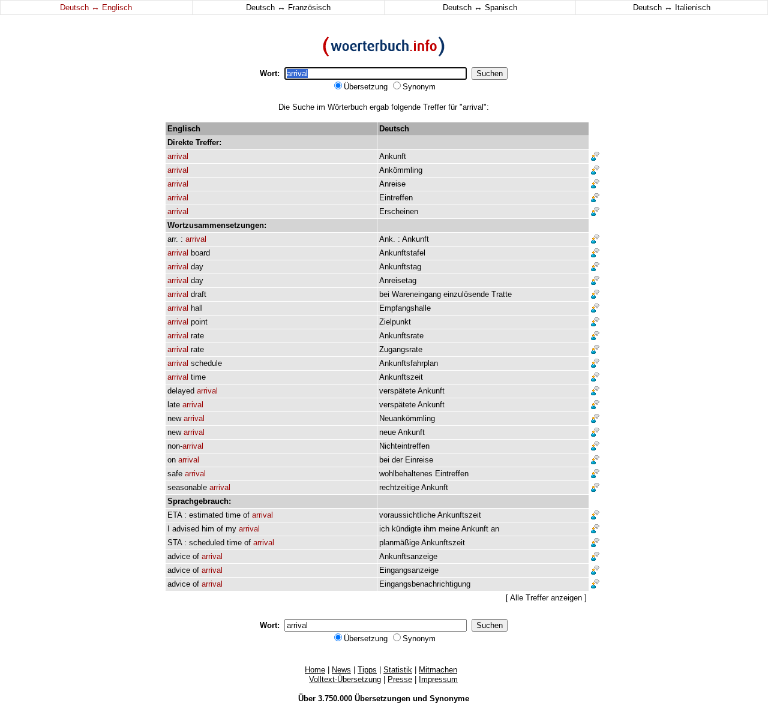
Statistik (397, 669)
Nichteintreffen (404, 445)
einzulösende (466, 294)
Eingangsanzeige (409, 570)
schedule (206, 363)
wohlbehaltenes (406, 473)
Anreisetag (397, 280)
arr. (172, 239)
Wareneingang (416, 294)
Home (315, 669)
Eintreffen (396, 197)
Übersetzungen (382, 698)
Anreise (392, 183)
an (495, 528)
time (198, 376)
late (173, 404)
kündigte (406, 528)
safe (174, 473)
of (246, 514)
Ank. (387, 239)
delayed (180, 390)
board (200, 252)
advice (178, 556)
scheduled (206, 542)
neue (387, 432)
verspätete (397, 390)
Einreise (419, 459)
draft (198, 294)
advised (185, 528)
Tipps (367, 669)
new (174, 418)
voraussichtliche (407, 514)
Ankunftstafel (402, 252)
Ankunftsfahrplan (408, 363)
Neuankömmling (407, 418)
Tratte (501, 294)
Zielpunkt (395, 321)
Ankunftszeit (401, 376)
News (341, 669)
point (199, 321)
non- (185, 445)
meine (449, 528)
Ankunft (392, 156)
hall (197, 308)
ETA (174, 514)
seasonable (187, 487)
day (197, 266)
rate (197, 335)
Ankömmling (400, 170)
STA (174, 542)
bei (384, 294)
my (231, 528)
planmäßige (399, 542)
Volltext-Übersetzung (345, 679)
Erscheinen (398, 211)
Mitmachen (438, 669)
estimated (206, 514)
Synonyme (449, 698)
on (171, 459)
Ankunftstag (400, 266)
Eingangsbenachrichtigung (424, 583)
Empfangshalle (405, 308)
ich (384, 528)
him (208, 528)
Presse (400, 679)
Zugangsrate (400, 349)
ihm (430, 528)
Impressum (438, 679)
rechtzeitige (399, 487)
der (397, 459)
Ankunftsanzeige (408, 556)
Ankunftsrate (401, 335)
